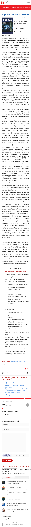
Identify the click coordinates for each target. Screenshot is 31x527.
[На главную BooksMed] (2, 2)
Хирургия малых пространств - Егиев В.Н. (16, 388)
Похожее (8, 477)
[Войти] (7, 2)
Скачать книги (5, 7)
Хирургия (13, 7)
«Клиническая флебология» (18, 361)
